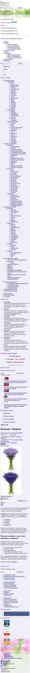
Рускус (13, 126)
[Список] (3, 444)
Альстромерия (15, 89)
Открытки (10, 268)
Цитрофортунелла (16, 215)
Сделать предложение (17, 151)
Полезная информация (10, 282)
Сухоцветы (14, 133)
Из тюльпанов (15, 171)
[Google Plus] (7, 425)
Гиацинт (13, 90)
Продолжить (4, 669)
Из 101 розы (14, 195)
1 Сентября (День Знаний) (18, 152)
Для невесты (14, 199)
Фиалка (13, 224)
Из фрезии (14, 184)
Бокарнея (13, 230)
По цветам (10, 168)
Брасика (13, 111)
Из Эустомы (14, 187)
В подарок (10, 208)
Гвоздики (13, 104)
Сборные (13, 192)
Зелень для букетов (12, 121)
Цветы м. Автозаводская (14, 57)
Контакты (7, 60)
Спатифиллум (15, 211)
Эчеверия (13, 239)
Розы (12, 83)
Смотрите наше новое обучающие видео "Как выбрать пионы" (15, 387)
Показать (12, 436)
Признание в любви (16, 165)
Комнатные (10, 223)
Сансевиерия (14, 236)
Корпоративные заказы (10, 290)
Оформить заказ (5, 671)
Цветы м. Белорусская (13, 54)
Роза (12, 214)
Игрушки (10, 261)
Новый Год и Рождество (17, 159)
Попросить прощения (17, 167)
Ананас (13, 218)
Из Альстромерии (16, 176)
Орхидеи (13, 118)
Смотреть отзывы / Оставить (9, 353)
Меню (6, 69)
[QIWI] (7, 632)
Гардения (13, 233)
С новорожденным (16, 149)
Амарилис (13, 120)
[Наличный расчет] (7, 640)
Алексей (6, 309)
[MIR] (7, 626)
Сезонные (10, 243)
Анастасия (7, 322)
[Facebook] (4, 613)
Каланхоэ (13, 245)
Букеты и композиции (13, 46)
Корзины (9, 267)
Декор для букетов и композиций (16, 259)
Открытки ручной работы (14, 270)
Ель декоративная (16, 252)
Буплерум (13, 130)
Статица (13, 137)
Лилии (12, 96)
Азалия (13, 217)
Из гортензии (14, 177)
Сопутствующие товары (14, 49)
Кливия (13, 220)
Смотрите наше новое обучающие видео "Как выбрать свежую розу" (15, 399)
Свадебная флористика (10, 289)
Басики (13, 262)
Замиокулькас (14, 248)
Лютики (13, 117)
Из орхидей (14, 174)
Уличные (9, 251)
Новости (6, 51)
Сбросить (18, 436)
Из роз (12, 170)
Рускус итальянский (16, 127)
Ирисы (13, 99)
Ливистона (14, 234)
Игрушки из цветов (16, 202)
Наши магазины (8, 59)
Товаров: (3, 438)
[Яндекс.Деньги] (7, 629)
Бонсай (13, 232)
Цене (21, 439)
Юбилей (13, 162)
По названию (16, 439)
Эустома (13, 93)
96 (13, 442)
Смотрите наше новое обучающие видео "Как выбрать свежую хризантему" (15, 393)
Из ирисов (14, 179)
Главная (6, 41)
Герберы (13, 87)
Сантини (13, 105)
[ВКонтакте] (1, 425)
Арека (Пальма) (15, 227)
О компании (7, 53)
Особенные (10, 193)
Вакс (12, 131)
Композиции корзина (17, 204)
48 (12, 442)
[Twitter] (3, 425)
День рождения (15, 146)
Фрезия (13, 101)
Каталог (6, 43)
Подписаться (20, 373)
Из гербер (13, 173)
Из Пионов (14, 182)
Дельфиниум (14, 114)
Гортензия (13, 112)
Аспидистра (14, 129)
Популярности (5, 441)
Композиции (14, 221)
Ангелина (7, 337)
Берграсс (13, 123)
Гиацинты (13, 254)
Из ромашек (14, 190)
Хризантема (14, 242)
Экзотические (11, 109)
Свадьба (13, 148)
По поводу (10, 145)
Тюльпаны (14, 95)
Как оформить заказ (13, 284)
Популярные (10, 81)
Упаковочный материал (14, 277)
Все (16, 442)
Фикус (12, 246)
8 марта (13, 157)
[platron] (7, 645)
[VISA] (7, 622)
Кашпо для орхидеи (13, 264)
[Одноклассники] (5, 425)
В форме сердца (15, 196)
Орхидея (13, 209)
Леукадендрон (15, 115)
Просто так (14, 161)
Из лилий (13, 180)
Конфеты (9, 265)
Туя (12, 257)
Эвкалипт (13, 140)
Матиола (13, 102)
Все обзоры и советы (7, 410)
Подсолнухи (14, 98)
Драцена (13, 249)
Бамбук (13, 229)
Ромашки (13, 106)
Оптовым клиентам (12, 286)
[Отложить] (2, 505)
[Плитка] (1, 444)
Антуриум (14, 212)
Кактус (13, 240)
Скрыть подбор (5, 436)
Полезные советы (12, 287)
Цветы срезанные (12, 44)
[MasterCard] (7, 625)
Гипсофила (14, 142)
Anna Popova (7, 302)
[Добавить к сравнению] (2, 503)
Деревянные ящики (16, 201)
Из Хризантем (15, 186)
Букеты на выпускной (17, 158)
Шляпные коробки (16, 205)
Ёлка (12, 255)
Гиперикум (14, 136)
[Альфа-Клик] (7, 635)
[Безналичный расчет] (7, 643)
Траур (12, 164)
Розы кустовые (15, 84)
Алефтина (7, 316)
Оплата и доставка (9, 50)
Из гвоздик (14, 189)
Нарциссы (13, 92)
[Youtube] (4, 615)
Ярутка (13, 134)
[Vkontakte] (4, 612)
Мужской (13, 198)
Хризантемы (14, 86)
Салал (12, 124)
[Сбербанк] (7, 638)
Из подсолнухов (15, 183)
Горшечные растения (13, 47)
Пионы (13, 108)
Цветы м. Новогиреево (13, 56)
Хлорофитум (14, 237)
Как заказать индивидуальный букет (17, 283)
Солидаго (13, 139)
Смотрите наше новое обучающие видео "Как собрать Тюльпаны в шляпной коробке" (15, 406)
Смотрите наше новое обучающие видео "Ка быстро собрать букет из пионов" (15, 381)
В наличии (13, 434)
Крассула (13, 226)
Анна (5, 344)
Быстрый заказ (5, 445)
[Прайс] (4, 444)
